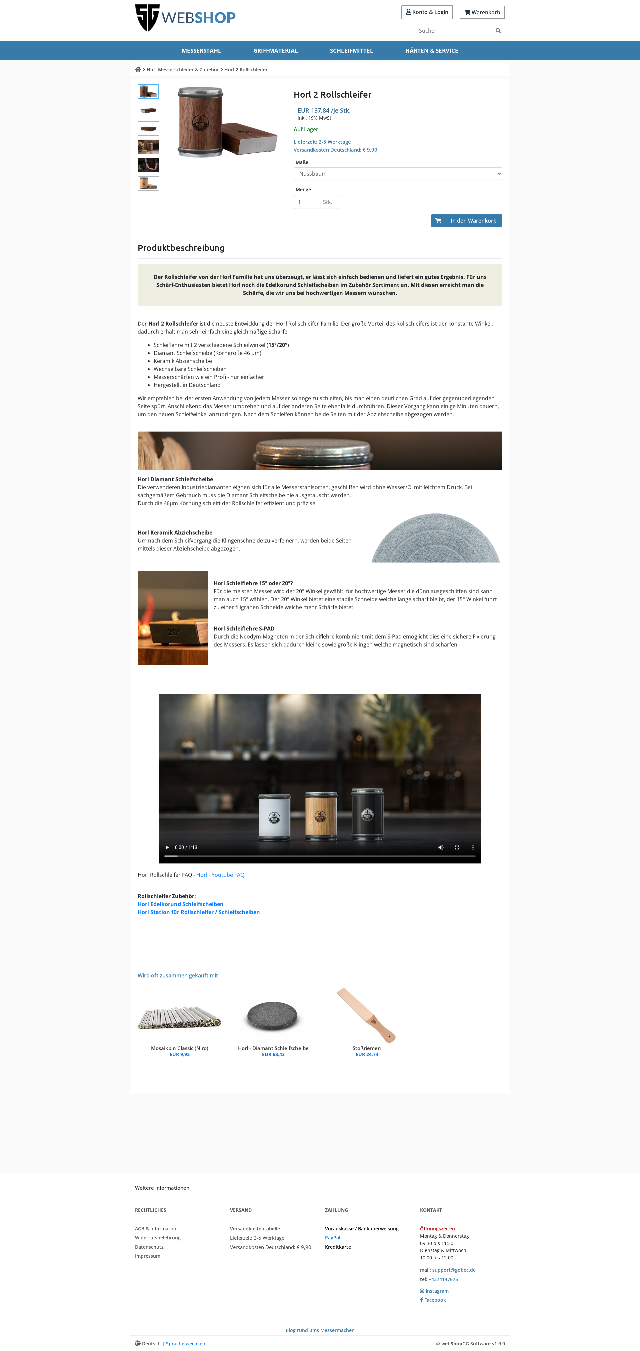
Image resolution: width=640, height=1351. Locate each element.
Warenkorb (485, 12)
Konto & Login (429, 12)
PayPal (332, 1237)
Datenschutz (149, 1247)
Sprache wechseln (186, 1343)
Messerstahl (201, 50)
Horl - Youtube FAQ (220, 874)
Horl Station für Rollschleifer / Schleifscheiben (199, 912)
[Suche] (498, 31)
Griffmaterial (275, 50)
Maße (302, 162)
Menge (303, 189)
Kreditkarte (338, 1247)
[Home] (138, 69)
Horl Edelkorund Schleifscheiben (181, 904)
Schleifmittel (351, 50)
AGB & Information (156, 1228)
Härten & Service (431, 50)
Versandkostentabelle (255, 1228)
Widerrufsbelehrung (158, 1237)
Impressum (147, 1256)
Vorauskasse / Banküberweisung (362, 1228)
